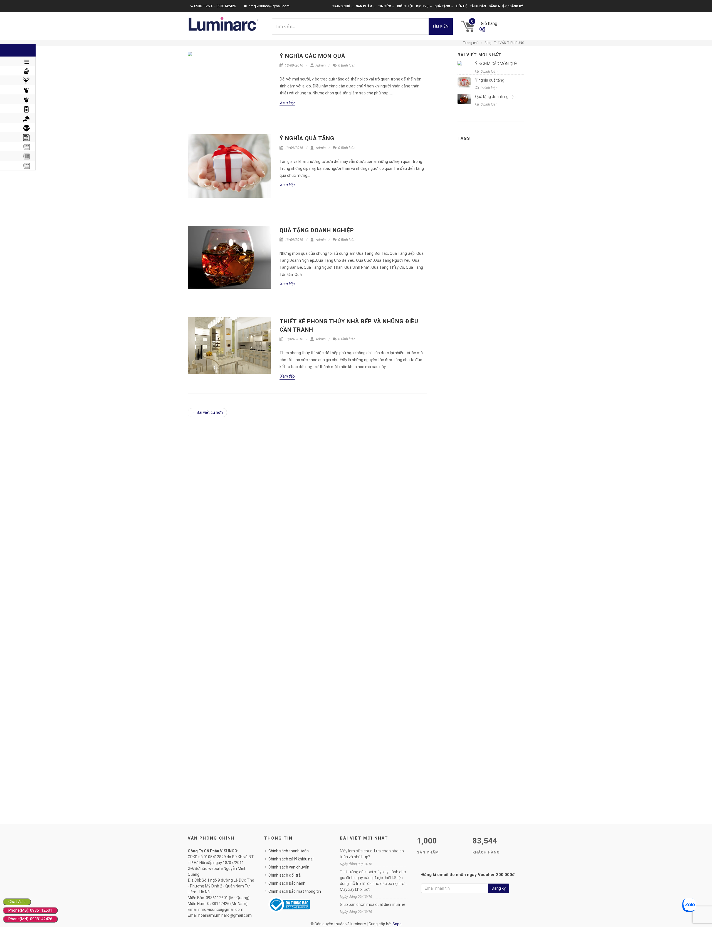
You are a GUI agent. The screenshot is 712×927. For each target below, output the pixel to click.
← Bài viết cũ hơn (207, 412)
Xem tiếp (287, 102)
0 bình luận (489, 71)
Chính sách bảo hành (286, 883)
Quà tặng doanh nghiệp (317, 230)
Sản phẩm (364, 6)
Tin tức (384, 6)
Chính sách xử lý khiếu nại (290, 859)
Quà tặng (442, 6)
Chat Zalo (17, 901)
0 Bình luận (346, 65)
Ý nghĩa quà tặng (307, 138)
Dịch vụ (422, 6)
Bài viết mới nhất (479, 54)
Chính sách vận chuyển (288, 867)
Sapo (397, 924)
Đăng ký (498, 888)
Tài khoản (478, 6)
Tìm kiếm (440, 26)
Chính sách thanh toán (288, 851)
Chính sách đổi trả (284, 875)
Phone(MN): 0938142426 (30, 919)
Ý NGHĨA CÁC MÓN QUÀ (312, 56)
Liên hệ (461, 6)
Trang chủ (341, 6)
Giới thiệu (405, 6)
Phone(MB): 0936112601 (30, 910)
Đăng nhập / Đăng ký (506, 6)
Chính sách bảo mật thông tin (294, 891)
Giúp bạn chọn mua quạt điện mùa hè (372, 904)
